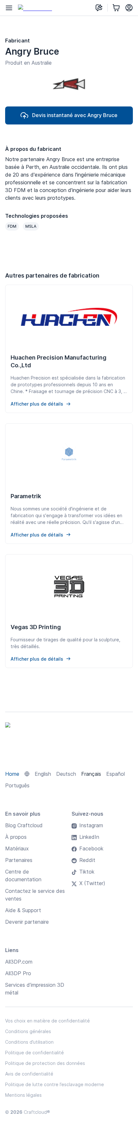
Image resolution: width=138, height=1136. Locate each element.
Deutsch (66, 774)
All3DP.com (18, 961)
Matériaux (17, 848)
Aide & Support (23, 910)
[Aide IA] (99, 8)
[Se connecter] (129, 8)
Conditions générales (28, 1031)
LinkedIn (89, 837)
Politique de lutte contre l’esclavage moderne (54, 1084)
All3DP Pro (18, 973)
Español (115, 774)
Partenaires (18, 860)
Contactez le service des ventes (35, 895)
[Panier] (116, 8)
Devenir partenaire (27, 922)
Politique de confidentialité (34, 1052)
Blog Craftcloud (24, 825)
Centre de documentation (23, 875)
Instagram (91, 825)
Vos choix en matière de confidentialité (47, 1020)
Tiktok (86, 871)
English (43, 774)
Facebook (91, 848)
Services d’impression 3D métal (34, 989)
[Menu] (9, 8)
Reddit (87, 860)
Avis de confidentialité (29, 1073)
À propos (16, 837)
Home (12, 774)
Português (17, 785)
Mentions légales (23, 1095)
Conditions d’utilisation (29, 1042)
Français (91, 774)
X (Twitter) (92, 883)
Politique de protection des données (45, 1063)
